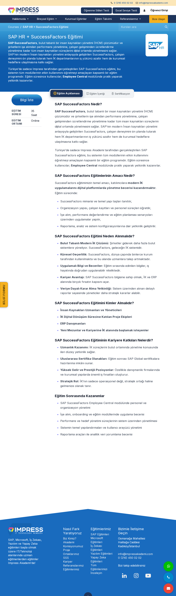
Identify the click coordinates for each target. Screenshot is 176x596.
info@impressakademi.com (153, 3)
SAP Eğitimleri (100, 534)
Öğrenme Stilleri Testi (96, 10)
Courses (13, 27)
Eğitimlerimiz (71, 569)
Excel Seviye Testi (126, 10)
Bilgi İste (27, 100)
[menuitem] (20, 19)
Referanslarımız (73, 565)
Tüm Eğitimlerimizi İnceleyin (99, 569)
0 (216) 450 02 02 (123, 3)
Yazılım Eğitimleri (101, 553)
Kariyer (68, 561)
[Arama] (165, 27)
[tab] (66, 93)
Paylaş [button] (27, 132)
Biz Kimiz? (69, 538)
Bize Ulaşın (158, 19)
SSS (66, 557)
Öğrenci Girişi (159, 10)
